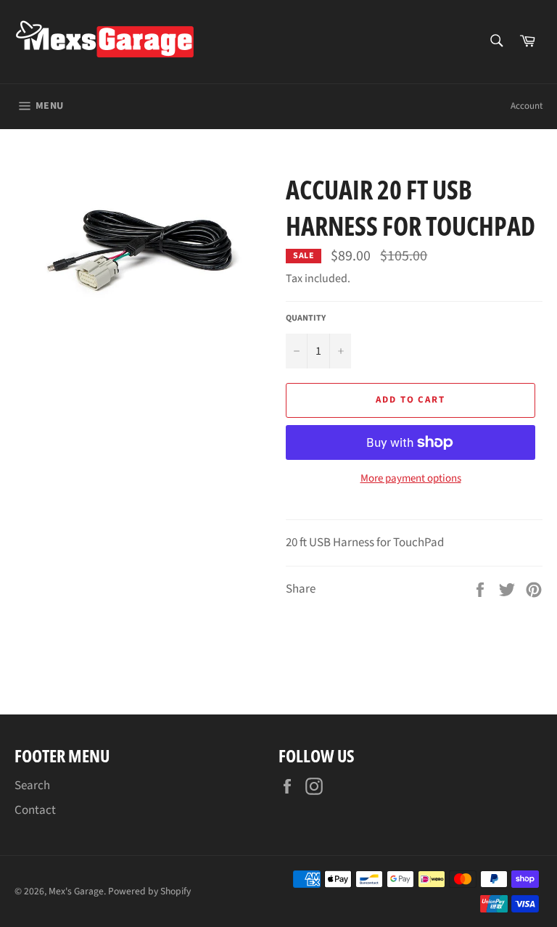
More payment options (410, 478)
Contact (35, 810)
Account (526, 105)
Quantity (306, 318)
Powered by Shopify (149, 891)
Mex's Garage (76, 891)
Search (32, 785)
